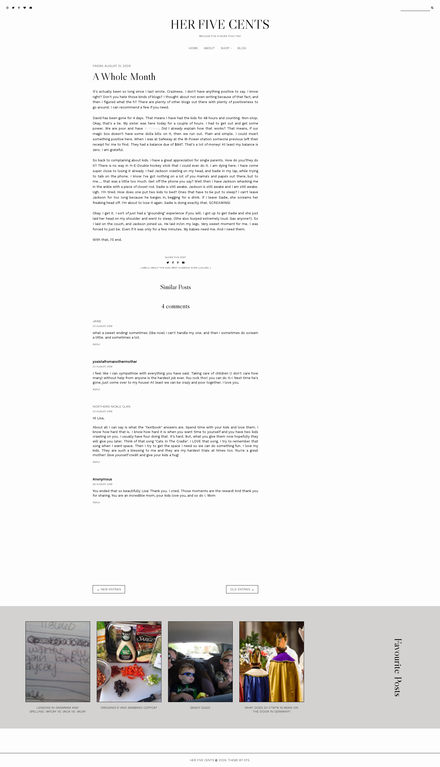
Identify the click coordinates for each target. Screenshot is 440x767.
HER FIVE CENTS (220, 24)
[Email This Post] (183, 262)
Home (193, 48)
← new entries (109, 589)
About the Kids (160, 267)
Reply (96, 344)
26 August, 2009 (102, 484)
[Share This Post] (173, 262)
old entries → (242, 589)
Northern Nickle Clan (111, 406)
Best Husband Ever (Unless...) (191, 267)
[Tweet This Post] (168, 262)
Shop (225, 48)
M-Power (151, 128)
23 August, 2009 (102, 326)
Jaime (97, 321)
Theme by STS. (239, 760)
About (209, 48)
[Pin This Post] (178, 262)
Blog (242, 48)
